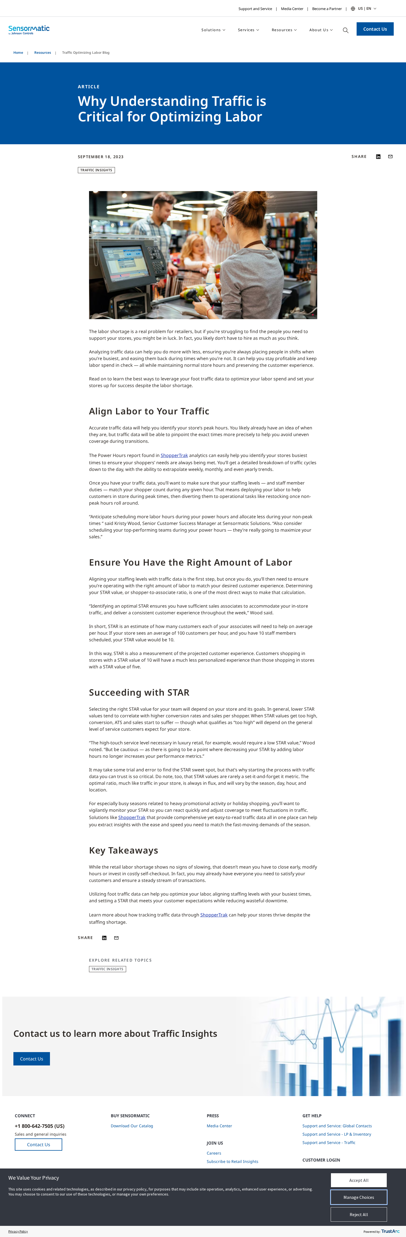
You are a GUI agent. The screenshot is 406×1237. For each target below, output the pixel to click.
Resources (42, 52)
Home (18, 52)
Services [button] (246, 29)
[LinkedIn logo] (378, 156)
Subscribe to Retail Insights (232, 1161)
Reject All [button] (359, 1214)
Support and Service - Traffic (328, 1142)
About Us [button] (318, 29)
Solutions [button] (211, 29)
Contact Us (375, 29)
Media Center (292, 8)
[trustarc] (390, 1231)
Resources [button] (282, 29)
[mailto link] (390, 156)
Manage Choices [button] (358, 1197)
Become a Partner (327, 8)
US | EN (364, 8)
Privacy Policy (18, 1231)
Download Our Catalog (132, 1125)
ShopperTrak (174, 455)
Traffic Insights (96, 170)
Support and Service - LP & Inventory (336, 1134)
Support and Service (255, 8)
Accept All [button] (359, 1180)
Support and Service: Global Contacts (337, 1125)
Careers (214, 1153)
